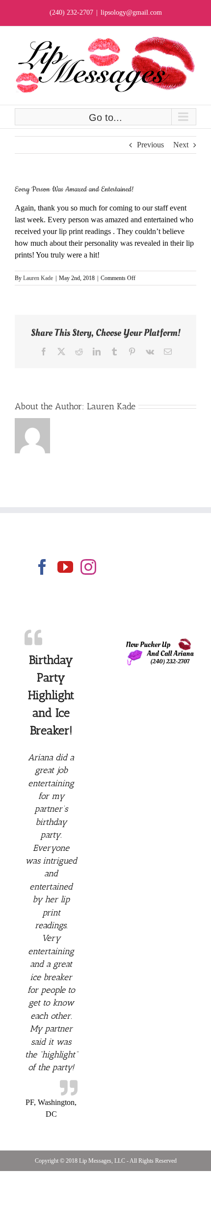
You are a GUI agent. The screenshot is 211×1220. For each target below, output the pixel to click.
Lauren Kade (38, 278)
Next (180, 145)
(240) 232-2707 (71, 12)
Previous (150, 145)
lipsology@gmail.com (131, 12)
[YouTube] (65, 567)
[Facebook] (42, 567)
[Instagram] (88, 567)
